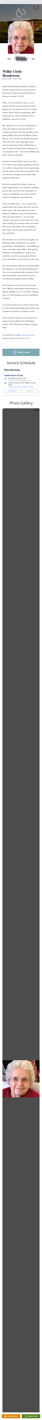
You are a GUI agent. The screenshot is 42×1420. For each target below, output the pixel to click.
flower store (25, 338)
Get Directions (12, 391)
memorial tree (27, 335)
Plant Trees (30, 391)
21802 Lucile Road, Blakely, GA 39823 (20, 387)
